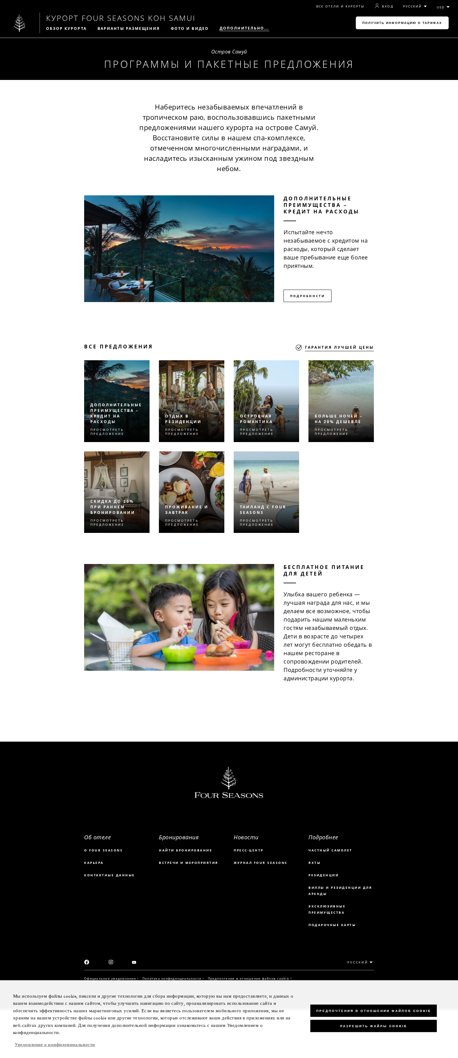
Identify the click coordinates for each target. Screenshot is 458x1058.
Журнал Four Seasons (261, 862)
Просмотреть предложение (107, 432)
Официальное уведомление (110, 978)
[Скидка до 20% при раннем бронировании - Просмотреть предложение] (117, 492)
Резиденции (323, 875)
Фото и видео (190, 28)
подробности (307, 296)
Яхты (314, 862)
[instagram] (110, 962)
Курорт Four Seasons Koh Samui (121, 18)
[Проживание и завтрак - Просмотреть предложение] (191, 492)
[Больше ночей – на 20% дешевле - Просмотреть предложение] (341, 401)
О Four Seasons (103, 850)
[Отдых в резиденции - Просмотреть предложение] (191, 401)
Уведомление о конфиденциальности (55, 1045)
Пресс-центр (249, 850)
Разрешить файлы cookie (373, 1026)
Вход (388, 6)
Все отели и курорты (340, 6)
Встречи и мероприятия (188, 862)
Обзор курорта (66, 28)
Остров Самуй (229, 51)
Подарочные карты (332, 925)
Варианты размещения (129, 28)
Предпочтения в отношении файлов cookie (248, 978)
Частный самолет (330, 850)
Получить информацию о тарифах (402, 23)
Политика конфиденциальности (172, 978)
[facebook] (87, 962)
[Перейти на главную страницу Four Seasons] (19, 22)
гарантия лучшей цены (339, 347)
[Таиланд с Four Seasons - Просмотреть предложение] (266, 492)
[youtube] (134, 963)
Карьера (94, 862)
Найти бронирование (185, 850)
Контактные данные (109, 875)
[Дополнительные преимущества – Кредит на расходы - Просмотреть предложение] (117, 401)
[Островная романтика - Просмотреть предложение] (266, 401)
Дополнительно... (244, 28)
